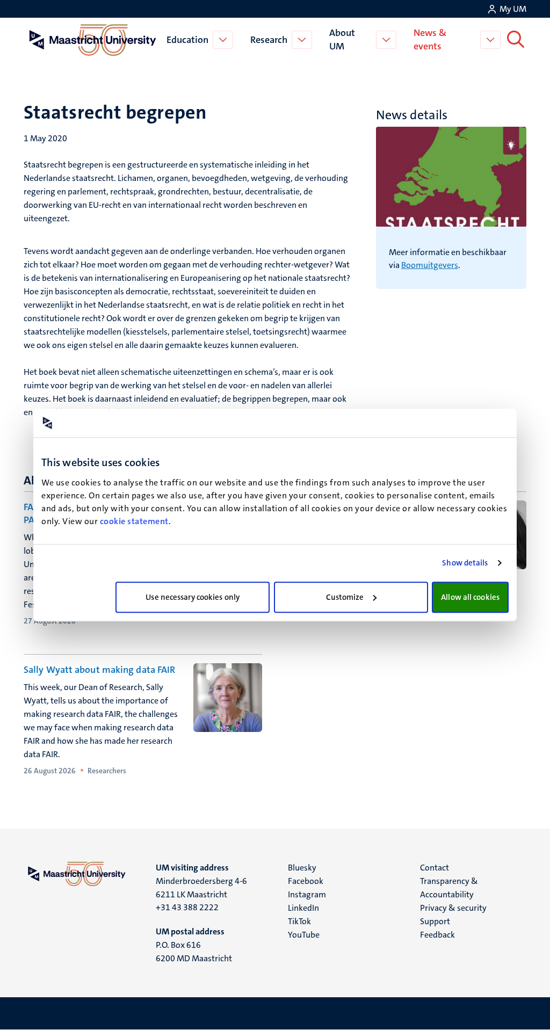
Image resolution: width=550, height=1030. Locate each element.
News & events (430, 39)
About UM (342, 39)
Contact (434, 867)
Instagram (307, 894)
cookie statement (134, 521)
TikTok (299, 921)
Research (268, 39)
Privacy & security (453, 907)
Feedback (437, 934)
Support (435, 921)
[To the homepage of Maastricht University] (93, 40)
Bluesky (302, 867)
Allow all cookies (470, 597)
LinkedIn (303, 907)
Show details (465, 562)
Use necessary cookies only (193, 597)
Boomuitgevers (429, 265)
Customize (345, 597)
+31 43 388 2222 (187, 907)
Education (187, 39)
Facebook (305, 881)
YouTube (304, 934)
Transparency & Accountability (449, 887)
